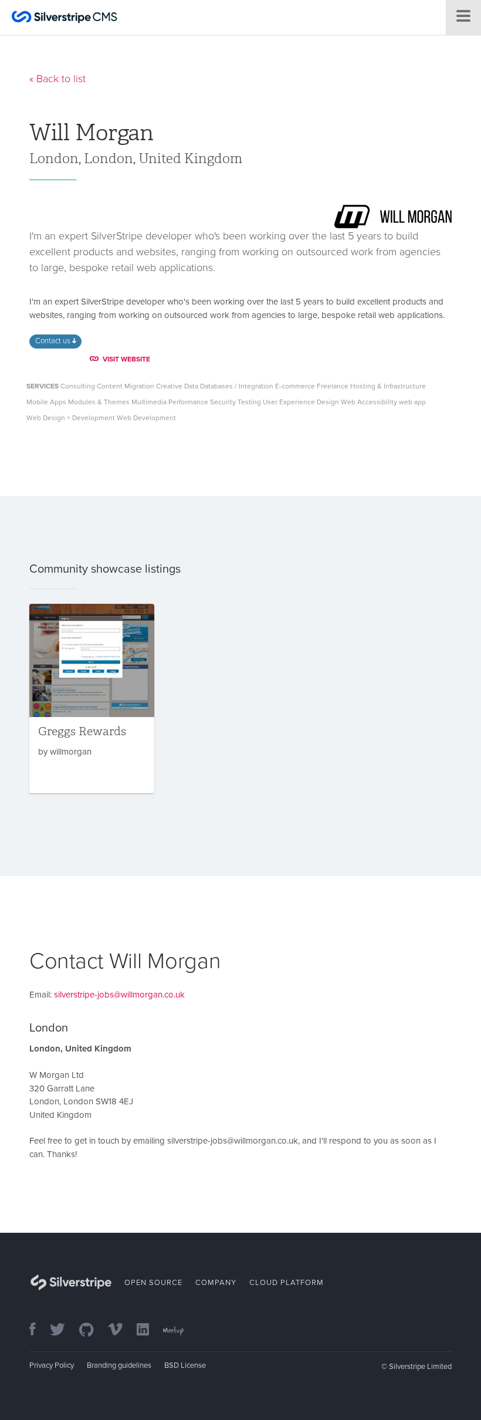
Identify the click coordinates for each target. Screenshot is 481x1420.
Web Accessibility (369, 402)
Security (223, 402)
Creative (169, 386)
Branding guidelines (119, 1365)
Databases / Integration (236, 386)
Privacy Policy (51, 1365)
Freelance (332, 386)
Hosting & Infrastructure (388, 386)
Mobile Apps (46, 402)
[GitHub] (92, 1330)
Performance (188, 402)
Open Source (153, 1282)
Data (191, 386)
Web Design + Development (70, 418)
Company (215, 1282)
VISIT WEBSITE (126, 359)
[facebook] (38, 1330)
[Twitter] (63, 1330)
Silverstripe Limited (420, 1366)
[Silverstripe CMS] (64, 18)
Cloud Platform (286, 1282)
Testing (249, 402)
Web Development (146, 418)
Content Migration (125, 386)
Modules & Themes (99, 402)
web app (412, 402)
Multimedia (149, 402)
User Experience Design (301, 402)
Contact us (53, 341)
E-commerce (295, 386)
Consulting (77, 386)
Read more (91, 698)
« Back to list (57, 78)
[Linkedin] (149, 1330)
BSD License (185, 1365)
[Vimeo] (121, 1330)
